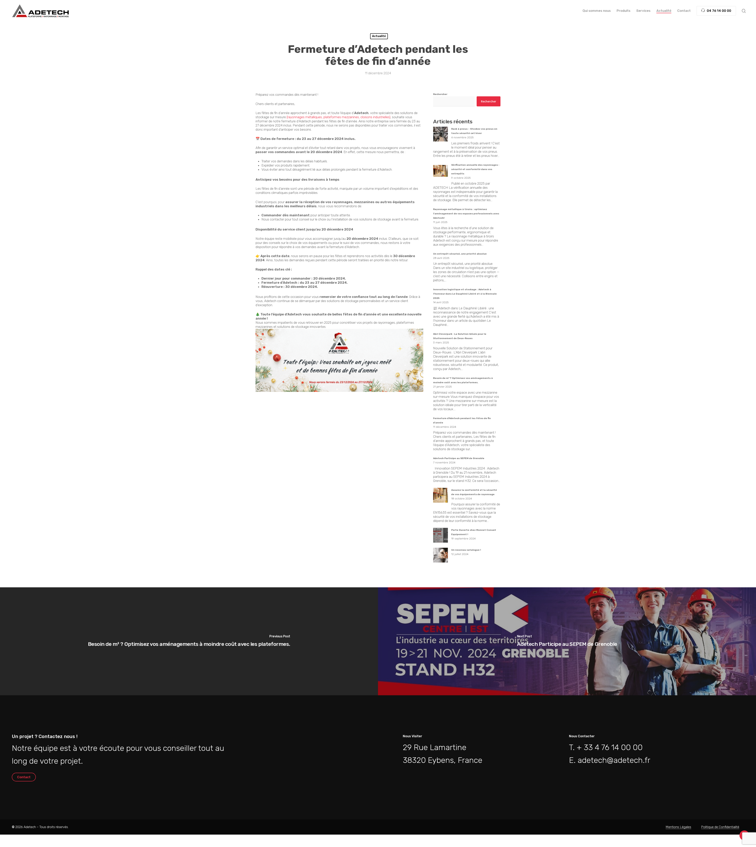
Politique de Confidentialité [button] (720, 827)
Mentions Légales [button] (678, 827)
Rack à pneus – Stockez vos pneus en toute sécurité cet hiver (474, 131)
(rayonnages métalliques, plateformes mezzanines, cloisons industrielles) (338, 117)
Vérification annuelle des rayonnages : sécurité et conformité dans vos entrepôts (475, 169)
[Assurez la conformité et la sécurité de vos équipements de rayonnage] (440, 497)
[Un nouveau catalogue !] (440, 557)
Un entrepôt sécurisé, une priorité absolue (460, 253)
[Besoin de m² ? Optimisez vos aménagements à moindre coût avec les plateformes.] (189, 641)
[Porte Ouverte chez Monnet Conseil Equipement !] (440, 537)
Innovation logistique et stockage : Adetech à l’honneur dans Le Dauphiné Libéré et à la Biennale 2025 (465, 293)
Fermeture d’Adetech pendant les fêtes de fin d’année (462, 420)
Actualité (379, 36)
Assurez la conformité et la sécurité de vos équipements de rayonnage (474, 492)
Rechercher (440, 94)
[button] (24, 777)
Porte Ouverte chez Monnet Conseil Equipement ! (473, 532)
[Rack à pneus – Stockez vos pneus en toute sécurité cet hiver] (440, 136)
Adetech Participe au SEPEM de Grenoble (458, 458)
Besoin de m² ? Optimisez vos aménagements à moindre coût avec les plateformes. (463, 380)
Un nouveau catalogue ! (466, 550)
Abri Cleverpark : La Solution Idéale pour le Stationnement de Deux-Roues (459, 336)
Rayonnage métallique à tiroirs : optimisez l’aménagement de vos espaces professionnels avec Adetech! (466, 213)
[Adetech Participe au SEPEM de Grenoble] (567, 641)
